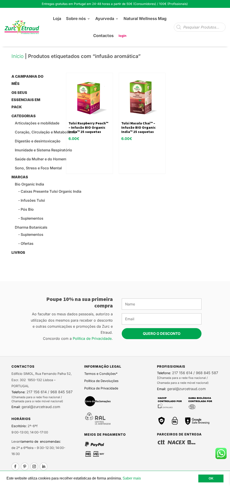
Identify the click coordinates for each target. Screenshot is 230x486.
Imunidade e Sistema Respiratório (43, 150)
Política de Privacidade (92, 338)
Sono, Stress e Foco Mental (38, 168)
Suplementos (32, 218)
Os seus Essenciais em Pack (25, 99)
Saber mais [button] (132, 478)
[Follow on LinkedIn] (43, 466)
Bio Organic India (29, 184)
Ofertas (27, 243)
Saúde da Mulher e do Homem (40, 159)
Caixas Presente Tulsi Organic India (51, 191)
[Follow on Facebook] (15, 466)
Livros (18, 252)
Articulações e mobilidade (37, 123)
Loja (57, 18)
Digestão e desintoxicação (37, 141)
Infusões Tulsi (33, 200)
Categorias (23, 116)
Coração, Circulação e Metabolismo (45, 132)
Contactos (103, 35)
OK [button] (211, 478)
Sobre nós (76, 18)
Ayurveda (104, 18)
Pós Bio (27, 209)
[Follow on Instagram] (34, 466)
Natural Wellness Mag (145, 18)
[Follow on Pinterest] (25, 466)
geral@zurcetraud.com (40, 406)
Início (17, 56)
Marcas (19, 177)
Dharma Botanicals (31, 227)
